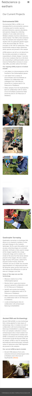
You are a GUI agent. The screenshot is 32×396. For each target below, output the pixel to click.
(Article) (15, 358)
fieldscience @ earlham (11, 4)
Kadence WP (27, 392)
